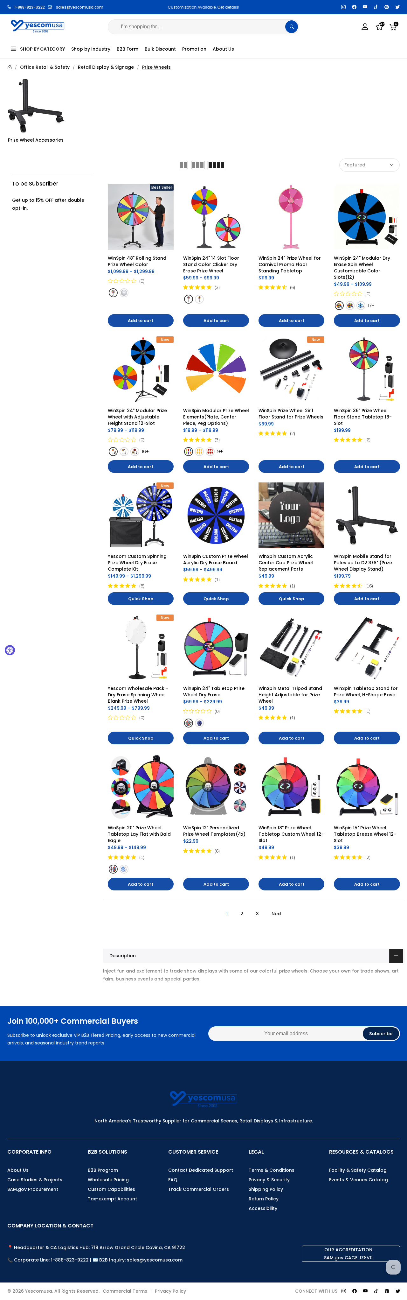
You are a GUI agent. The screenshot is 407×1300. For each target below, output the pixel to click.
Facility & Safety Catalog (358, 1170)
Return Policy (264, 1199)
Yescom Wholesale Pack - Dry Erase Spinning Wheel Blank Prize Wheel (138, 694)
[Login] (365, 27)
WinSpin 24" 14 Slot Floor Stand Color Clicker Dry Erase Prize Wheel (211, 264)
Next (277, 913)
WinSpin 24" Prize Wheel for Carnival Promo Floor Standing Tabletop (290, 264)
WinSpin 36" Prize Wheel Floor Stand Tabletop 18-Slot (363, 416)
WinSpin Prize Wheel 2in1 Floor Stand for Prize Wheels (291, 413)
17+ (371, 305)
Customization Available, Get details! (203, 7)
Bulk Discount (160, 49)
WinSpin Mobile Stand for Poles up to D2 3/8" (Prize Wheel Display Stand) (363, 562)
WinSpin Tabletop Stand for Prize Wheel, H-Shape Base (366, 691)
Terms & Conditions (271, 1170)
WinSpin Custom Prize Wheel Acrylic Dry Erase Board (216, 559)
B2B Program (103, 1170)
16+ (145, 451)
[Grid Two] (183, 165)
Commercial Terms (125, 1291)
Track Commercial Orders (198, 1189)
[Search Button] (291, 26)
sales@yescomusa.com (79, 7)
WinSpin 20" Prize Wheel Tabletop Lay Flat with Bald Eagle (140, 834)
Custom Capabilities (111, 1189)
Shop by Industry (90, 49)
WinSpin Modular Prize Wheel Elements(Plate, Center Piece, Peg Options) (216, 416)
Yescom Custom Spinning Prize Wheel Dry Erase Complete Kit (138, 562)
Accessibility (263, 1208)
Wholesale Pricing (108, 1180)
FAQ (172, 1180)
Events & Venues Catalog (358, 1180)
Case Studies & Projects (34, 1180)
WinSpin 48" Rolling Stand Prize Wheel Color (138, 261)
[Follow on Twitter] (397, 7)
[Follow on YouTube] (365, 7)
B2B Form (127, 49)
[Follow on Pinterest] (386, 7)
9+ (220, 451)
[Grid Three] (197, 165)
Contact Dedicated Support (200, 1170)
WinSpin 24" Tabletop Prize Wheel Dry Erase (214, 691)
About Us (223, 49)
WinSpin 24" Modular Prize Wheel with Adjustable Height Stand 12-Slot (138, 416)
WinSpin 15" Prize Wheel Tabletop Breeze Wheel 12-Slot (365, 834)
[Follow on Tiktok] (376, 7)
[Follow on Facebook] (354, 7)
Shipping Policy (266, 1189)
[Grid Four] (216, 165)
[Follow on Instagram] (343, 7)
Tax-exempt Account (112, 1199)
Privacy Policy (170, 1291)
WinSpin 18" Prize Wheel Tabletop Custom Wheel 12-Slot (291, 834)
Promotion (194, 49)
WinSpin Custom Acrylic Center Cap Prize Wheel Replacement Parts (286, 562)
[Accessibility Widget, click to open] (10, 650)
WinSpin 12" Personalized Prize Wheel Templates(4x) (214, 831)
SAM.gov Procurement (32, 1189)
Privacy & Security (269, 1180)
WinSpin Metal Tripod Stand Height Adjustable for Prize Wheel (291, 694)
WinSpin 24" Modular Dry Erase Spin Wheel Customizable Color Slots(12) (362, 267)
